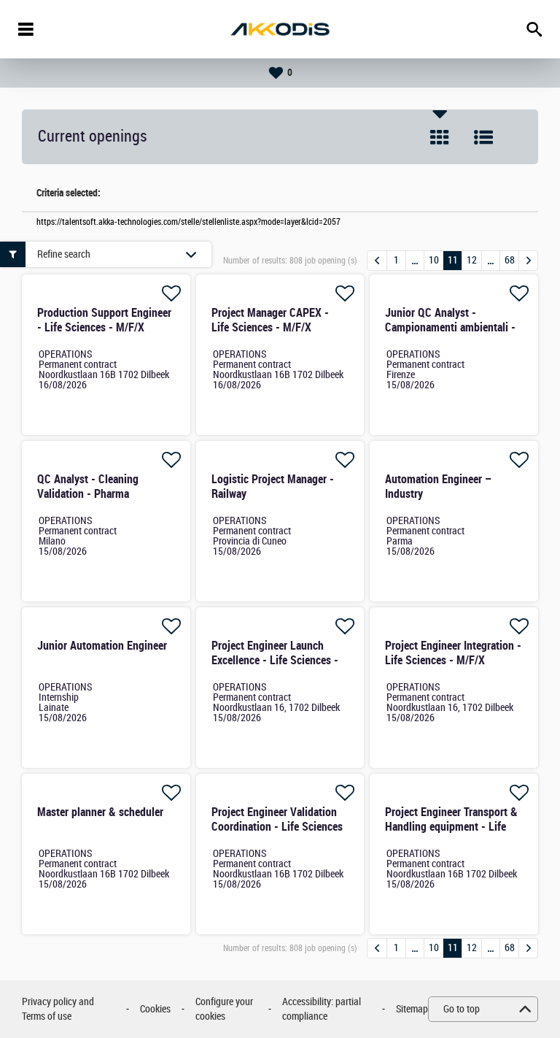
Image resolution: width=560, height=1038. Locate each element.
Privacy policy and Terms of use (58, 1009)
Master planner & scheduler (100, 812)
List (483, 137)
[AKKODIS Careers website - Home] (280, 29)
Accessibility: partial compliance (321, 1009)
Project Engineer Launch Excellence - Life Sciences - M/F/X (274, 660)
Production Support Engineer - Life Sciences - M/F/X (104, 320)
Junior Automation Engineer (102, 646)
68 (510, 260)
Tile (440, 137)
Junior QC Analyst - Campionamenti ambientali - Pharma (450, 327)
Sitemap (412, 1009)
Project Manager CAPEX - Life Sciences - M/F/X (270, 320)
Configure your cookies (224, 1009)
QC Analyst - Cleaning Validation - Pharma (88, 486)
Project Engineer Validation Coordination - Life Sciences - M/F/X (277, 826)
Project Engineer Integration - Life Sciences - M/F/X (453, 653)
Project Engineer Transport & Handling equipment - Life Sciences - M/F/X (451, 826)
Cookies (155, 1009)
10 (434, 260)
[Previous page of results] (377, 260)
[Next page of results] (528, 260)
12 (472, 260)
